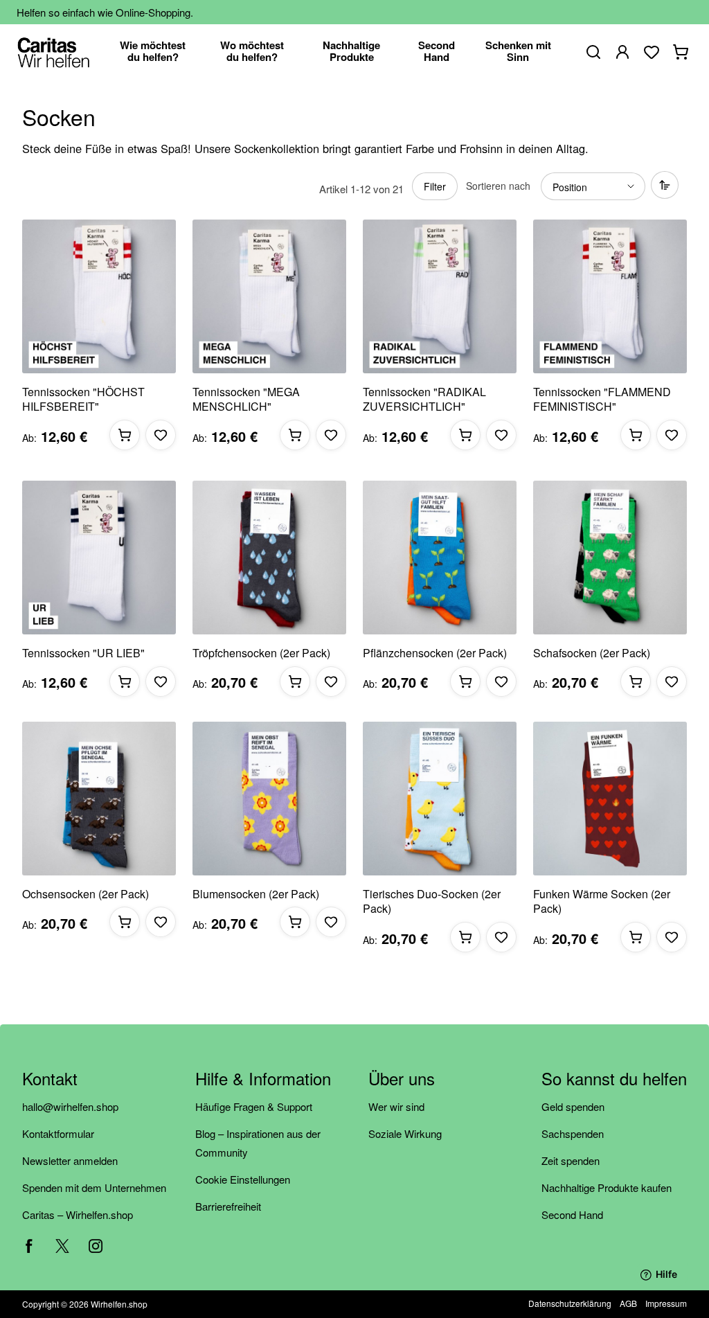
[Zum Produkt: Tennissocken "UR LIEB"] (99, 557)
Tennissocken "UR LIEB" (83, 653)
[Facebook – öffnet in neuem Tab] (29, 1246)
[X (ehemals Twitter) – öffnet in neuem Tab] (62, 1246)
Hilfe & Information (263, 1079)
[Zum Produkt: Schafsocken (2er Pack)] (610, 557)
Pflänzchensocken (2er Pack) (435, 653)
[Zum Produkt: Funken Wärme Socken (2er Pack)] (610, 798)
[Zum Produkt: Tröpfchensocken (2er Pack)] (269, 557)
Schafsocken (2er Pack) (591, 653)
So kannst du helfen (614, 1079)
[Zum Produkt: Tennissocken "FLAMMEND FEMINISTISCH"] (610, 296)
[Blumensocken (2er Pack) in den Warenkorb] (295, 922)
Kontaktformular (58, 1133)
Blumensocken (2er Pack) (255, 894)
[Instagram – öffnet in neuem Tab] (95, 1246)
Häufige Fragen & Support (253, 1106)
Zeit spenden (570, 1160)
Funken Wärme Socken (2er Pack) (601, 901)
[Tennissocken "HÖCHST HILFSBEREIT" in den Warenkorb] (124, 435)
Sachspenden (572, 1133)
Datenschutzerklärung (569, 1303)
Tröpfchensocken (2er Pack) (261, 653)
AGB (628, 1303)
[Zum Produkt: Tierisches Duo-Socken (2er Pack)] (440, 798)
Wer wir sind (396, 1106)
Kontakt (50, 1079)
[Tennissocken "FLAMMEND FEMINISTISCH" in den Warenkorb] (635, 435)
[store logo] (54, 52)
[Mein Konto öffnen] (622, 52)
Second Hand (572, 1214)
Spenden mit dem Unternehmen (94, 1187)
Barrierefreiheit (228, 1206)
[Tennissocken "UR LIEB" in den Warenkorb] (124, 681)
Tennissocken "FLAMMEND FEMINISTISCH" (602, 399)
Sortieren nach (498, 186)
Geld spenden (572, 1106)
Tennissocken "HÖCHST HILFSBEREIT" (83, 399)
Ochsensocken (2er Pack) (85, 894)
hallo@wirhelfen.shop (70, 1106)
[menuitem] (153, 52)
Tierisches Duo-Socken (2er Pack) (432, 901)
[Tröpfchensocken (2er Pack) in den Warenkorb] (295, 681)
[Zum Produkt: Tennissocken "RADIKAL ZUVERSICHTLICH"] (440, 296)
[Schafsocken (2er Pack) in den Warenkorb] (635, 681)
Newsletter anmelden (70, 1160)
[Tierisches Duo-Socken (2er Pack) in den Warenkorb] (465, 937)
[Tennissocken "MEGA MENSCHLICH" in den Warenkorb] (295, 435)
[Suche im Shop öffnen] (593, 52)
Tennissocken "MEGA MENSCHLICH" (246, 399)
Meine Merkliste (651, 52)
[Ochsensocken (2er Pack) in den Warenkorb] (124, 922)
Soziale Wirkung (405, 1133)
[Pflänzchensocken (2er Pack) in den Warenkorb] (465, 681)
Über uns (401, 1079)
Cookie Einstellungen (242, 1179)
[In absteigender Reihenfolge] (665, 185)
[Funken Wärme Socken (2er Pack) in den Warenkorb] (635, 937)
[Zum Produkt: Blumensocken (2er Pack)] (269, 798)
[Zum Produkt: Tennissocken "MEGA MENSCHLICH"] (269, 296)
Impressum (666, 1303)
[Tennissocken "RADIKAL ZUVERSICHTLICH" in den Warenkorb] (465, 435)
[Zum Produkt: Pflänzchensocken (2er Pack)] (440, 557)
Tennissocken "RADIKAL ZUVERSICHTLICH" (424, 399)
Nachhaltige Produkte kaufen (606, 1187)
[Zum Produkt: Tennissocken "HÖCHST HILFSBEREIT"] (99, 296)
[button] (160, 435)
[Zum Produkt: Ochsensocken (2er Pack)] (99, 798)
